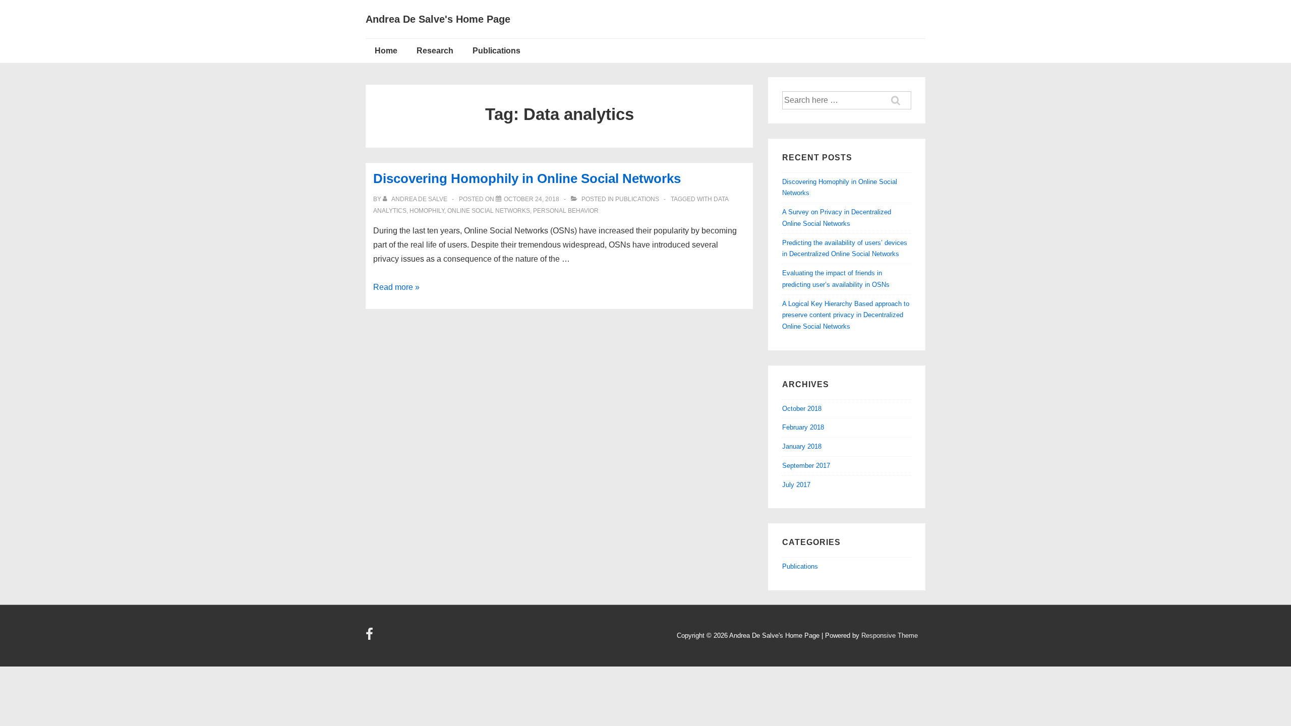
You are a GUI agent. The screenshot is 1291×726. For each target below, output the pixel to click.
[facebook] (371, 637)
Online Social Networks (488, 210)
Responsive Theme (889, 635)
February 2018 (803, 427)
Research (435, 50)
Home (386, 50)
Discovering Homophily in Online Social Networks (527, 178)
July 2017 (796, 485)
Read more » (396, 287)
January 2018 (801, 446)
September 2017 (806, 465)
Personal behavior (566, 210)
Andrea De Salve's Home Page (438, 19)
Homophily (426, 210)
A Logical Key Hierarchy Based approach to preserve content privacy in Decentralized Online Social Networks (845, 315)
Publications (496, 50)
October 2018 (801, 408)
